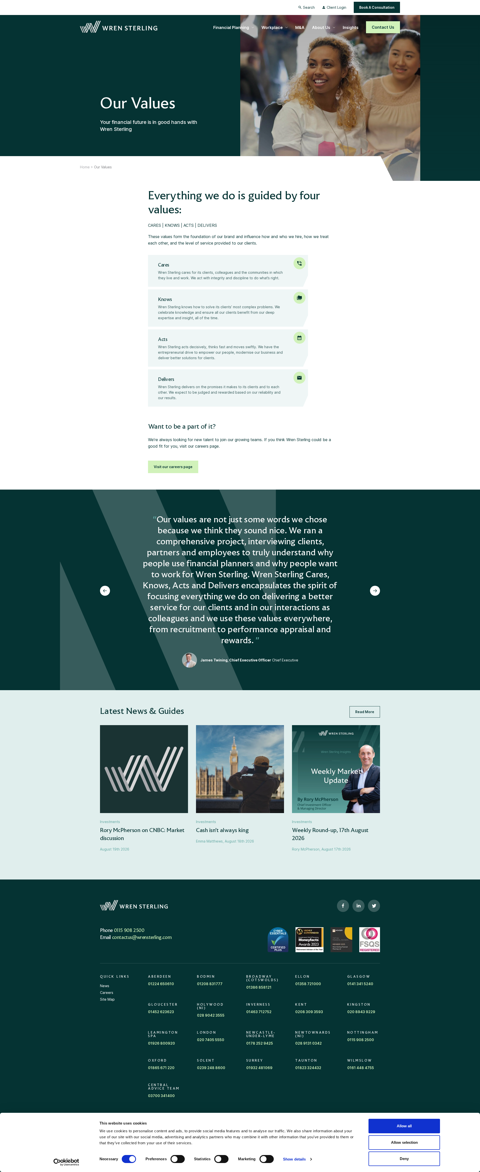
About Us (321, 27)
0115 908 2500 (129, 930)
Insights (350, 27)
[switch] (177, 1159)
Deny (404, 1159)
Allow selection (404, 1142)
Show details (294, 1159)
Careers (106, 992)
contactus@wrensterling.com (142, 937)
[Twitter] (374, 906)
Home (85, 167)
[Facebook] (343, 906)
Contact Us (383, 27)
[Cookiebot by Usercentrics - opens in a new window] (66, 1162)
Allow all (404, 1126)
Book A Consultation (376, 7)
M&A (299, 27)
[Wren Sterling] (118, 27)
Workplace (272, 27)
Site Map (107, 999)
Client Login (336, 7)
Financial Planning (231, 27)
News (104, 986)
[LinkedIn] (358, 906)
